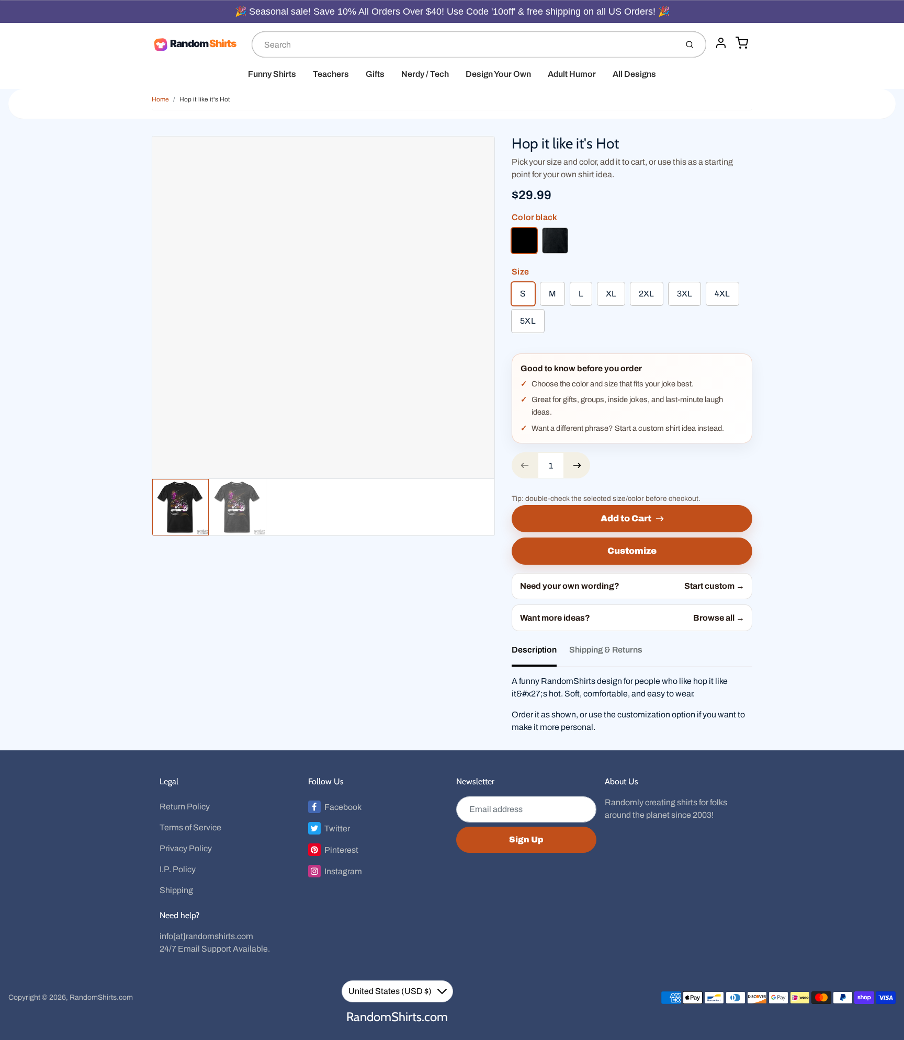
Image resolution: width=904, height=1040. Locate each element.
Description (534, 649)
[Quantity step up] (577, 465)
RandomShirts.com (101, 997)
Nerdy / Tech (425, 74)
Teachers (331, 74)
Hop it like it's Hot (204, 99)
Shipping (176, 890)
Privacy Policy (186, 848)
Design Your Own (498, 74)
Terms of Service (190, 827)
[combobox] (463, 44)
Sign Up (526, 839)
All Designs (634, 74)
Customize (632, 551)
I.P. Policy (178, 869)
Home (160, 99)
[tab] (540, 653)
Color (534, 217)
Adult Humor (572, 74)
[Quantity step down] (525, 465)
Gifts (375, 74)
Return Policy (185, 806)
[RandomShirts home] (197, 44)
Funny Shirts (272, 74)
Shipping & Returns (605, 649)
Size (520, 271)
